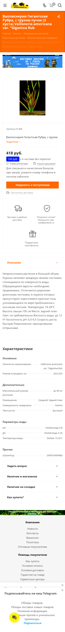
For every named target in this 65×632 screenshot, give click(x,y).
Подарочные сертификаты (31, 244)
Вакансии (32, 537)
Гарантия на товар (32, 574)
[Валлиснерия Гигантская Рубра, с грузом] (32, 97)
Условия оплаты (32, 565)
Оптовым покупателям (32, 546)
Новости (32, 528)
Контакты (33, 533)
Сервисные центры (32, 579)
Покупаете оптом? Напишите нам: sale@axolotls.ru (46, 220)
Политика (32, 542)
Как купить (33, 561)
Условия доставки (32, 570)
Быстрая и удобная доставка (17, 218)
